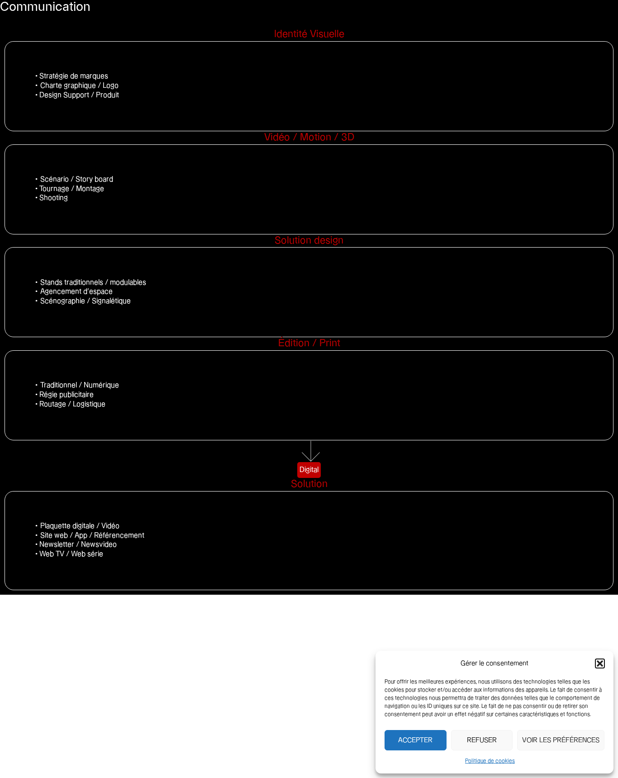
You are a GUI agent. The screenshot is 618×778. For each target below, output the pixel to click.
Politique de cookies (490, 761)
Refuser (482, 740)
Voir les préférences (560, 740)
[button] (599, 663)
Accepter (415, 740)
